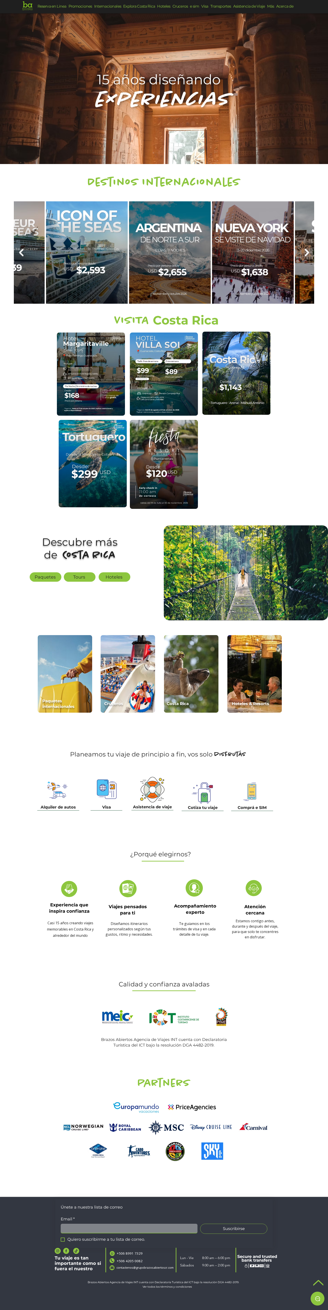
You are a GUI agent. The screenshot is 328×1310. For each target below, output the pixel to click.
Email (68, 1219)
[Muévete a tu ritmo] (169, 153)
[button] (270, 6)
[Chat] (317, 1299)
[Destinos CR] (153, 153)
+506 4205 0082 (130, 1261)
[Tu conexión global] (175, 153)
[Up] (318, 1283)
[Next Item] (21, 252)
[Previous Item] (307, 252)
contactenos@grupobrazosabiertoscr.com (145, 1268)
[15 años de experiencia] (158, 153)
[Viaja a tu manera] (164, 153)
